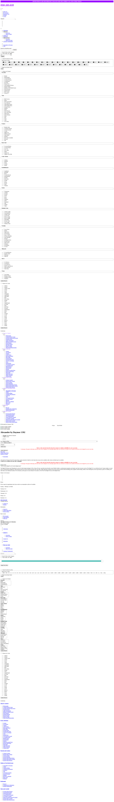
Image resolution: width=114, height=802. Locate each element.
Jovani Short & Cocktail (11, 417)
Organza (6, 199)
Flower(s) (6, 179)
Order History (6, 517)
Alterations (5, 541)
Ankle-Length (7, 211)
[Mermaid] (4, 636)
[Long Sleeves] (5, 642)
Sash (5, 184)
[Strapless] (4, 649)
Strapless (6, 244)
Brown (6, 320)
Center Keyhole (7, 129)
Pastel (5, 165)
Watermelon (7, 309)
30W (43, 64)
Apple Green (7, 288)
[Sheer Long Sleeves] (5, 643)
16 (53, 62)
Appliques (6, 171)
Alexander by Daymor (11, 390)
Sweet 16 (6, 93)
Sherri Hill (8, 372)
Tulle (5, 206)
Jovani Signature (9, 383)
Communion (7, 81)
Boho (5, 100)
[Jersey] (3, 620)
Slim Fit (6, 256)
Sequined (6, 202)
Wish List (5, 11)
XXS (55, 64)
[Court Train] (3, 625)
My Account (5, 12)
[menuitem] (58, 11)
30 (90, 62)
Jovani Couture (9, 382)
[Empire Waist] (4, 635)
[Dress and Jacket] (4, 589)
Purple (6, 300)
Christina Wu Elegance (10, 394)
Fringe (5, 180)
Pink (5, 305)
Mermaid (6, 255)
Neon (5, 162)
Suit (5, 117)
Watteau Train (7, 223)
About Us (5, 509)
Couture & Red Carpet (10, 336)
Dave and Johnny (9, 356)
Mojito (6, 287)
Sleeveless (6, 268)
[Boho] (4, 588)
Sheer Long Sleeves (8, 266)
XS (61, 64)
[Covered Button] (4, 599)
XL (80, 64)
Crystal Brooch (7, 175)
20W (11, 64)
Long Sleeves (7, 264)
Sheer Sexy (6, 113)
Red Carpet (6, 91)
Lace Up (6, 148)
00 (10, 62)
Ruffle (5, 183)
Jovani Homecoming (10, 414)
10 (38, 62)
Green (6, 289)
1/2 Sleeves (6, 262)
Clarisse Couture (9, 380)
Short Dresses (7, 114)
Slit (5, 140)
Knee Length (7, 218)
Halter (5, 230)
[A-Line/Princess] (4, 634)
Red (5, 312)
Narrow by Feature (7, 71)
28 (84, 62)
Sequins (6, 185)
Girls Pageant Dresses (9, 85)
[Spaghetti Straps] (4, 648)
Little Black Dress (8, 104)
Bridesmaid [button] (3, 781)
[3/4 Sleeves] (5, 641)
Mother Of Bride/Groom (11, 341)
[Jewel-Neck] (4, 631)
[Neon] (2, 607)
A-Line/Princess (7, 252)
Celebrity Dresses (8, 128)
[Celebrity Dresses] (5, 594)
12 (43, 62)
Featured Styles (9, 339)
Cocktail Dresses (7, 80)
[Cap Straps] (4, 646)
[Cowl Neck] (4, 628)
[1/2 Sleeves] (5, 640)
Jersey (5, 195)
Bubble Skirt (7, 127)
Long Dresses (7, 107)
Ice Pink (6, 304)
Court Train (6, 215)
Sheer (5, 151)
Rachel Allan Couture (10, 381)
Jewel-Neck (6, 233)
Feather (6, 177)
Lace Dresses (7, 103)
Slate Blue (7, 296)
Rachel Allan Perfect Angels (12, 386)
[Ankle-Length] (3, 622)
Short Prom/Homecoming (11, 347)
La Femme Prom (9, 365)
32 (95, 62)
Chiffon (6, 192)
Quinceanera (7, 90)
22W (18, 64)
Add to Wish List (4, 450)
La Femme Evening (10, 398)
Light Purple (7, 303)
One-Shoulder (7, 237)
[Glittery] (2, 604)
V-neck (6, 246)
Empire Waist (7, 253)
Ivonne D (8, 395)
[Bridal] (6, 581)
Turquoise (7, 293)
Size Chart (3, 451)
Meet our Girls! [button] (6, 545)
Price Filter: (5, 53)
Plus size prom (9, 345)
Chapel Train (7, 214)
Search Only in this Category (8, 52)
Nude (6, 317)
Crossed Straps (7, 147)
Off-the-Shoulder (8, 236)
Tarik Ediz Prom (9, 374)
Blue (6, 297)
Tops (5, 118)
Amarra (7, 351)
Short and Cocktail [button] (5, 788)
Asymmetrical (7, 213)
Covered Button (7, 146)
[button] (5, 30)
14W (101, 62)
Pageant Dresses (9, 344)
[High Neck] (4, 630)
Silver (6, 324)
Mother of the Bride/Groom (10, 87)
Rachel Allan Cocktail (10, 420)
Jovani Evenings (9, 399)
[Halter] (4, 629)
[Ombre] (2, 608)
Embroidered (7, 176)
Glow (7, 362)
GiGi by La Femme (10, 360)
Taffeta (5, 204)
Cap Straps (6, 274)
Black (6, 321)
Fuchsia (6, 308)
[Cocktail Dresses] (6, 584)
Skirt (5, 116)
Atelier (7, 392)
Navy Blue (7, 299)
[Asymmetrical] (3, 623)
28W (37, 64)
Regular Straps (7, 275)
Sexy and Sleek (7, 112)
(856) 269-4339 (7, 5)
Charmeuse (6, 191)
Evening (6, 82)
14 (48, 62)
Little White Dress (8, 105)
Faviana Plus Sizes (10, 359)
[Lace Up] (4, 601)
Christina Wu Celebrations (11, 408)
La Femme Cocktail (10, 418)
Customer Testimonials (8, 551)
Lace (5, 181)
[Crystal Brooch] (4, 614)
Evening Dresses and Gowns (12, 338)
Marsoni (7, 400)
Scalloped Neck (7, 240)
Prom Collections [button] (4, 720)
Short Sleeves (7, 267)
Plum (6, 311)
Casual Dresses (7, 78)
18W (5, 64)
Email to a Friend (4, 454)
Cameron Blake (9, 393)
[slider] (102, 561)
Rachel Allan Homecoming (11, 422)
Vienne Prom (8, 376)
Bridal (5, 76)
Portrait (6, 238)
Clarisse (7, 353)
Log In (4, 16)
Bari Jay (7, 407)
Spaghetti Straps (7, 277)
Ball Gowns (7, 99)
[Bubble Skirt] (5, 593)
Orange (6, 313)
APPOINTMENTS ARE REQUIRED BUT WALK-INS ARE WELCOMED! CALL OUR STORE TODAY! (57, 1)
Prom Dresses (7, 89)
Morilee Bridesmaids (10, 410)
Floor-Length (7, 217)
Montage (8, 404)
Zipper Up (6, 152)
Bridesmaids (7, 77)
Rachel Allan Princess (10, 387)
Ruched (6, 139)
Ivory (6, 316)
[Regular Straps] (4, 647)
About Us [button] (5, 532)
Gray (6, 322)
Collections (5, 528)
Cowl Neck (6, 229)
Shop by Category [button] (5, 703)
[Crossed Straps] (4, 600)
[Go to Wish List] (2, 8)
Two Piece (6, 121)
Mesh (5, 198)
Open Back (6, 135)
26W (30, 64)
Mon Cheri (8, 402)
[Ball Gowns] (4, 587)
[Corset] (5, 596)
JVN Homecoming (10, 416)
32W (49, 64)
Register (5, 15)
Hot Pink (6, 307)
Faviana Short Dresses (10, 413)
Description (5, 456)
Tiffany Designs (9, 375)
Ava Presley (8, 352)
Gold (6, 318)
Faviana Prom (9, 358)
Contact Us (5, 503)
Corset (5, 131)
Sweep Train (7, 221)
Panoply (7, 369)
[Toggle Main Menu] (1, 28)
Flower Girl (6, 84)
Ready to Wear (9, 346)
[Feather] (3, 618)
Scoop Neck (7, 241)
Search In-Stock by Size (8, 58)
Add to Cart (3, 446)
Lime (6, 291)
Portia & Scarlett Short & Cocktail (13, 419)
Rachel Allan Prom (10, 371)
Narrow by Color (6, 283)
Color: (2, 442)
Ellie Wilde (8, 357)
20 (64, 62)
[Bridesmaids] (6, 582)
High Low (6, 132)
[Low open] (4, 602)
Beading (6, 172)
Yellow (6, 285)
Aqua (6, 292)
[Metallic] (2, 606)
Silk (5, 203)
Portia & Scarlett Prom (10, 370)
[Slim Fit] (4, 637)
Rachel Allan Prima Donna (11, 384)
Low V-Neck (7, 234)
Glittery (6, 160)
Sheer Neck (6, 242)
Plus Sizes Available (8, 137)
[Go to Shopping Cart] (1, 8)
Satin (5, 200)
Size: (2, 441)
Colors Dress (8, 354)
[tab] (58, 340)
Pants (5, 109)
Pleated (6, 136)
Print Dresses (7, 110)
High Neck (6, 232)
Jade (7, 396)
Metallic (6, 161)
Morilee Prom (9, 366)
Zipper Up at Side (8, 154)
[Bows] (4, 613)
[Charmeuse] (3, 616)
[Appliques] (4, 610)
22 (69, 62)
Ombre (5, 164)
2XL (86, 64)
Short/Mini (6, 219)
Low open (6, 150)
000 (5, 62)
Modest (6, 108)
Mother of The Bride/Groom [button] (7, 763)
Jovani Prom (8, 363)
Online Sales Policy (5, 452)
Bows (5, 173)
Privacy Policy (6, 511)
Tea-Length (6, 222)
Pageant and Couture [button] (5, 750)
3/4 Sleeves (6, 263)
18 (59, 62)
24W (24, 64)
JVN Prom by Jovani (10, 364)
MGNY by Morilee (10, 401)
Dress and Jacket (7, 101)
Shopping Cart (6, 14)
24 (74, 62)
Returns (4, 504)
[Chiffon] (3, 617)
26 (79, 62)
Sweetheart (6, 245)
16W (107, 62)
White (6, 325)
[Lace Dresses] (4, 590)
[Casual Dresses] (6, 583)
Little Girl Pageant (9, 340)
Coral (6, 314)
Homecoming (7, 86)
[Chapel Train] (3, 624)
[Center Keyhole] (5, 595)
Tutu (5, 120)
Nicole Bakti (8, 368)
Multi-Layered (7, 133)
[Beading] (4, 611)
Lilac (6, 301)
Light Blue (7, 295)
